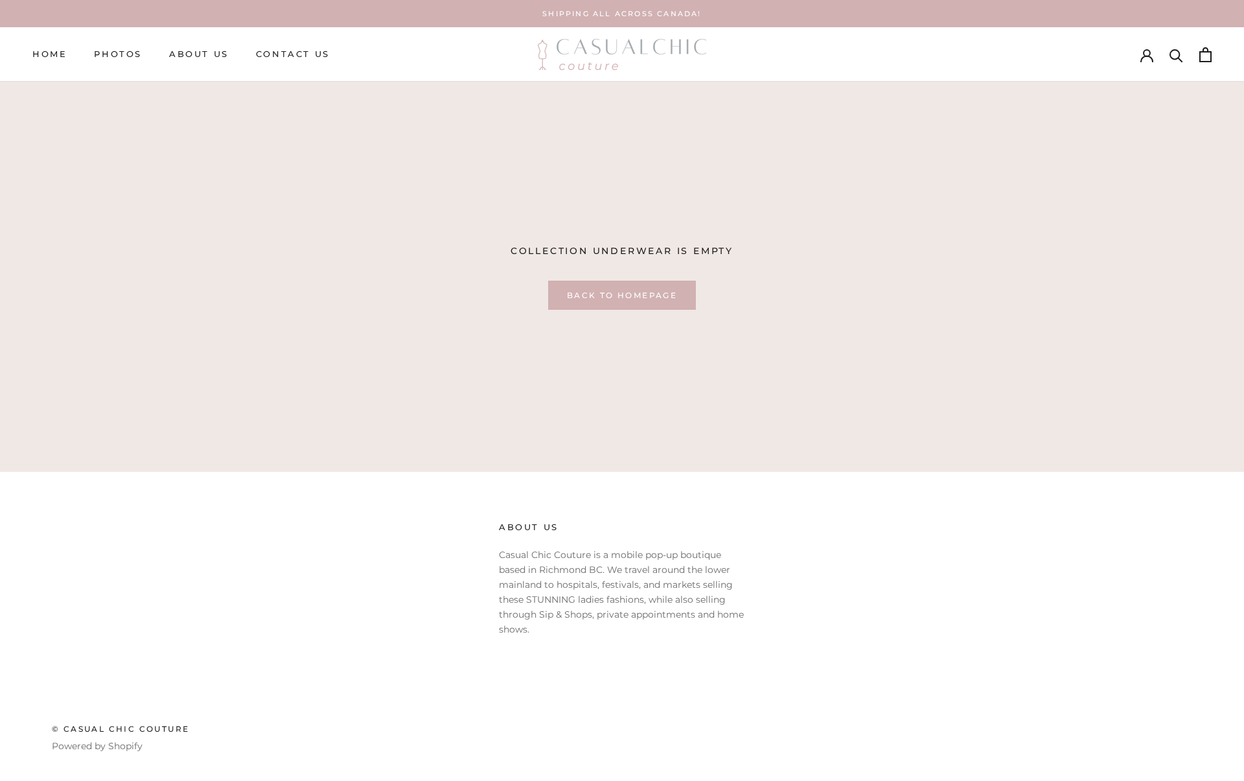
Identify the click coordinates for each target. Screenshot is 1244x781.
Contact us (293, 54)
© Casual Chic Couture (120, 729)
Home (49, 54)
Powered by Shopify (97, 746)
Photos (118, 54)
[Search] (1176, 55)
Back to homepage (622, 295)
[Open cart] (1205, 54)
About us (199, 54)
